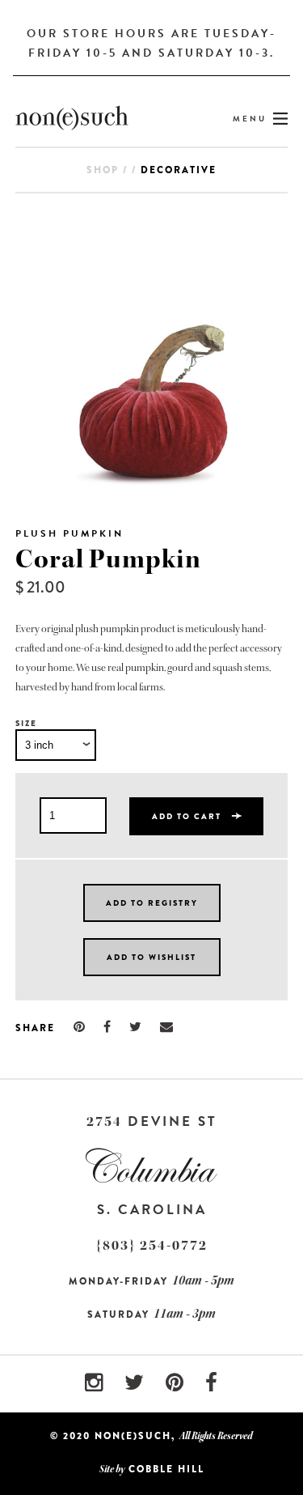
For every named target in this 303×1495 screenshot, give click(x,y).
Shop (102, 170)
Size (26, 723)
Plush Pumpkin (69, 533)
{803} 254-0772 (152, 1245)
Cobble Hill (166, 1469)
